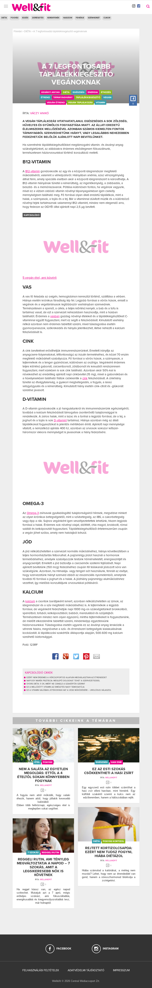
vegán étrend (56, 102)
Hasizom (67, 18)
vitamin (100, 102)
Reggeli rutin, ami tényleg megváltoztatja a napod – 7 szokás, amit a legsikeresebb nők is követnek (43, 867)
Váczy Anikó (39, 113)
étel (37, 762)
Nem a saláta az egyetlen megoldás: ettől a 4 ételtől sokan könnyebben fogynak (43, 775)
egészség (79, 92)
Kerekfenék (53, 18)
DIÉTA (4, 18)
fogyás (47, 762)
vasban (55, 316)
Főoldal (18, 31)
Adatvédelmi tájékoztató (86, 970)
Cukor (107, 18)
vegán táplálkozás (80, 102)
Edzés (25, 18)
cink (84, 378)
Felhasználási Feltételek (40, 970)
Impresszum (121, 970)
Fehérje (80, 18)
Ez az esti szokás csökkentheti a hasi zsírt (108, 771)
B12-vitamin (32, 171)
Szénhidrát (94, 18)
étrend (45, 97)
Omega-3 (33, 513)
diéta (66, 92)
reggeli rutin (50, 852)
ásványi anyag (50, 92)
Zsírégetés (38, 18)
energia (93, 92)
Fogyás (14, 18)
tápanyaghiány (63, 97)
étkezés (106, 92)
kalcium (30, 601)
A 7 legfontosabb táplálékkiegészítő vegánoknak (60, 31)
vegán (107, 97)
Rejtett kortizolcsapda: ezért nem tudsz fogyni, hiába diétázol (108, 852)
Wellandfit (46, 785)
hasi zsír (116, 762)
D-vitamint (60, 420)
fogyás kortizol (113, 841)
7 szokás (33, 852)
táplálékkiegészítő (88, 97)
